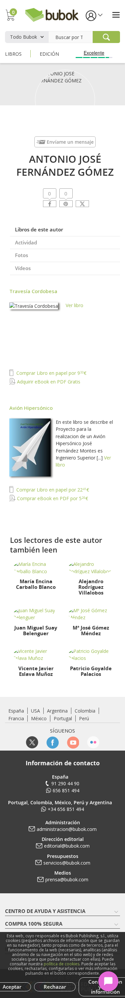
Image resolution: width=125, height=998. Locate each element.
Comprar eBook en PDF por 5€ (52, 498)
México (39, 718)
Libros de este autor (39, 229)
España (16, 711)
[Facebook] (49, 203)
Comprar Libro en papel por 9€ (50, 373)
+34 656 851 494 (66, 809)
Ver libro (74, 305)
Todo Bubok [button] (23, 37)
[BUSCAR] (106, 37)
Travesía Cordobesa (33, 291)
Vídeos (23, 268)
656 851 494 (66, 790)
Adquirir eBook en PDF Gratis (48, 381)
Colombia (85, 711)
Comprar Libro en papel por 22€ (52, 489)
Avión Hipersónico (31, 407)
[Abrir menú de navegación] (116, 15)
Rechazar (55, 986)
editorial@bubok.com (67, 846)
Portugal (63, 718)
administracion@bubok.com (67, 829)
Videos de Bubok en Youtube (73, 742)
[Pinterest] (66, 203)
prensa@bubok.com (66, 879)
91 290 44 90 (65, 783)
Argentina (57, 711)
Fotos (21, 255)
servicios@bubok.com (66, 863)
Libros (13, 54)
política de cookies (61, 964)
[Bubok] (51, 14)
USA (35, 711)
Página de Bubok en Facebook (52, 742)
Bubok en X (32, 742)
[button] (93, 15)
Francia (16, 718)
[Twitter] (82, 203)
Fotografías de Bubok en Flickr (93, 742)
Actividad (26, 242)
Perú (84, 718)
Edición (49, 54)
